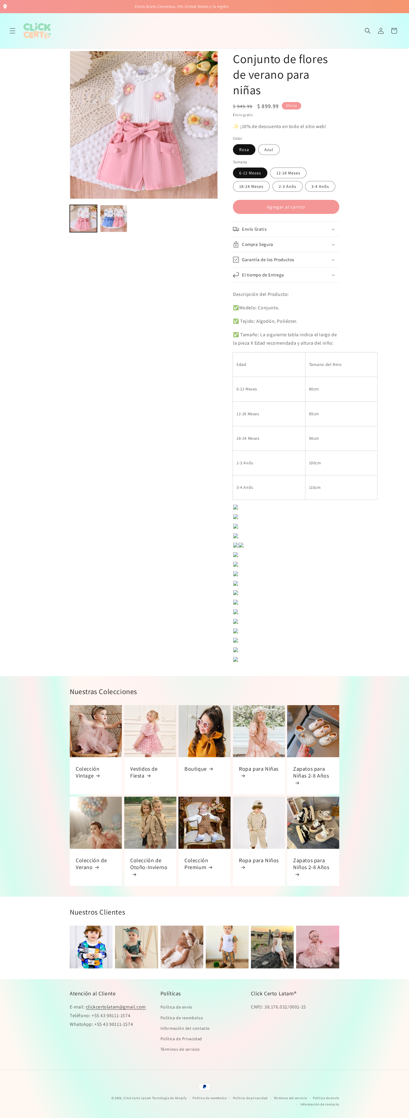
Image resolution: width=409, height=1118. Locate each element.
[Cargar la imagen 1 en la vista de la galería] (83, 218)
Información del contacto (185, 1028)
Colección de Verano (91, 863)
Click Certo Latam (137, 1098)
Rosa (244, 149)
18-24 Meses (251, 186)
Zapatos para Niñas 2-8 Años (311, 772)
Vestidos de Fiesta (144, 772)
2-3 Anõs (287, 186)
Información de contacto (319, 1104)
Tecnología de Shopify (169, 1098)
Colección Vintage (87, 772)
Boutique (195, 768)
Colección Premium (196, 863)
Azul (268, 149)
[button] (12, 30)
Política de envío (176, 1007)
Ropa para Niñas (258, 768)
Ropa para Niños (259, 860)
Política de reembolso (181, 1017)
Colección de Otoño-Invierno (148, 863)
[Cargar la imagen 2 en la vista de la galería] (113, 218)
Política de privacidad (250, 1098)
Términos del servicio (290, 1098)
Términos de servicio (180, 1049)
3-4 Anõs (320, 186)
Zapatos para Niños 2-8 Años (311, 863)
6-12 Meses (250, 173)
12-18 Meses (288, 173)
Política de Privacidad (181, 1038)
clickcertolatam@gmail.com (116, 1007)
